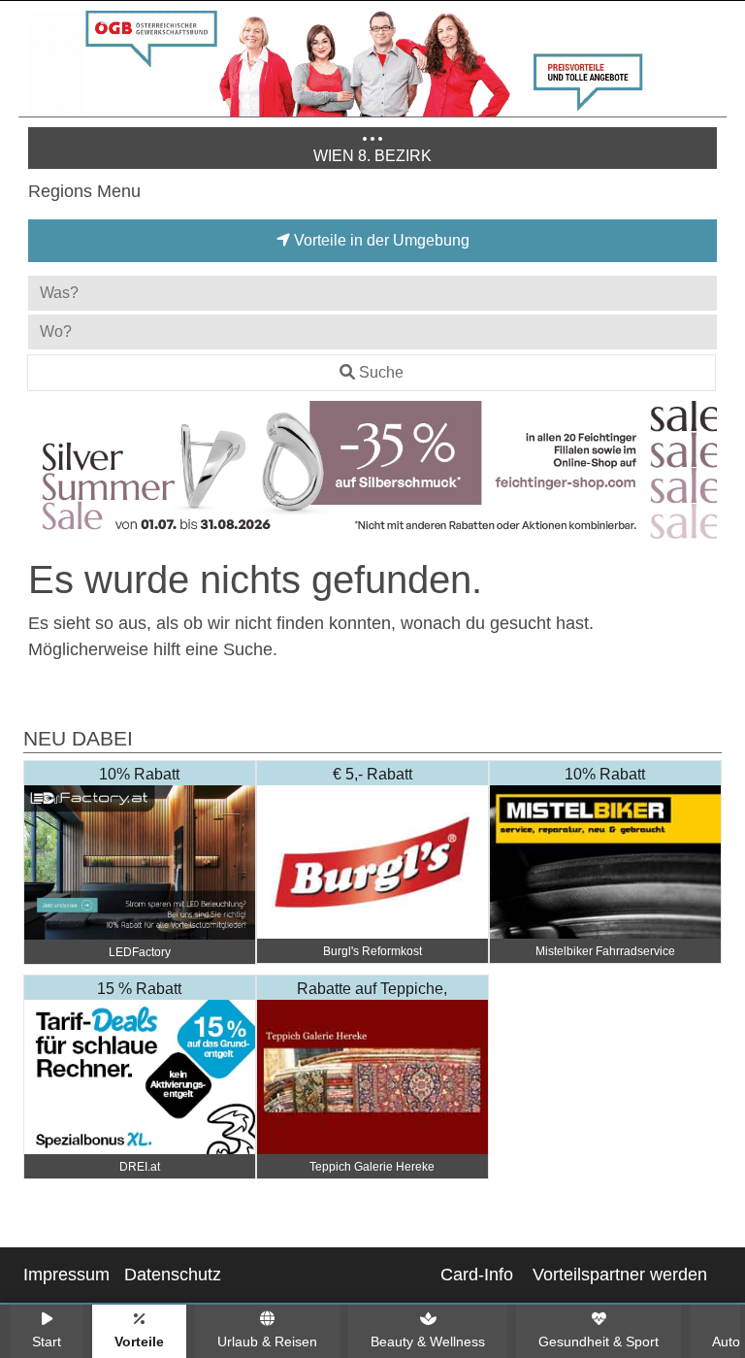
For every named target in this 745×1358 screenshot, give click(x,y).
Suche (381, 372)
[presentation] (46, 474)
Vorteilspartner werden (620, 1274)
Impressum (66, 1274)
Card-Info (476, 1274)
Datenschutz (172, 1274)
